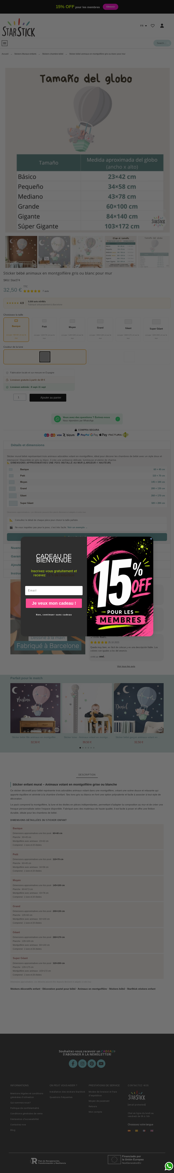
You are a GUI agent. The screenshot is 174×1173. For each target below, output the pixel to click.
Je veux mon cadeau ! (54, 603)
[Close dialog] (151, 538)
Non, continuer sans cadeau (54, 615)
